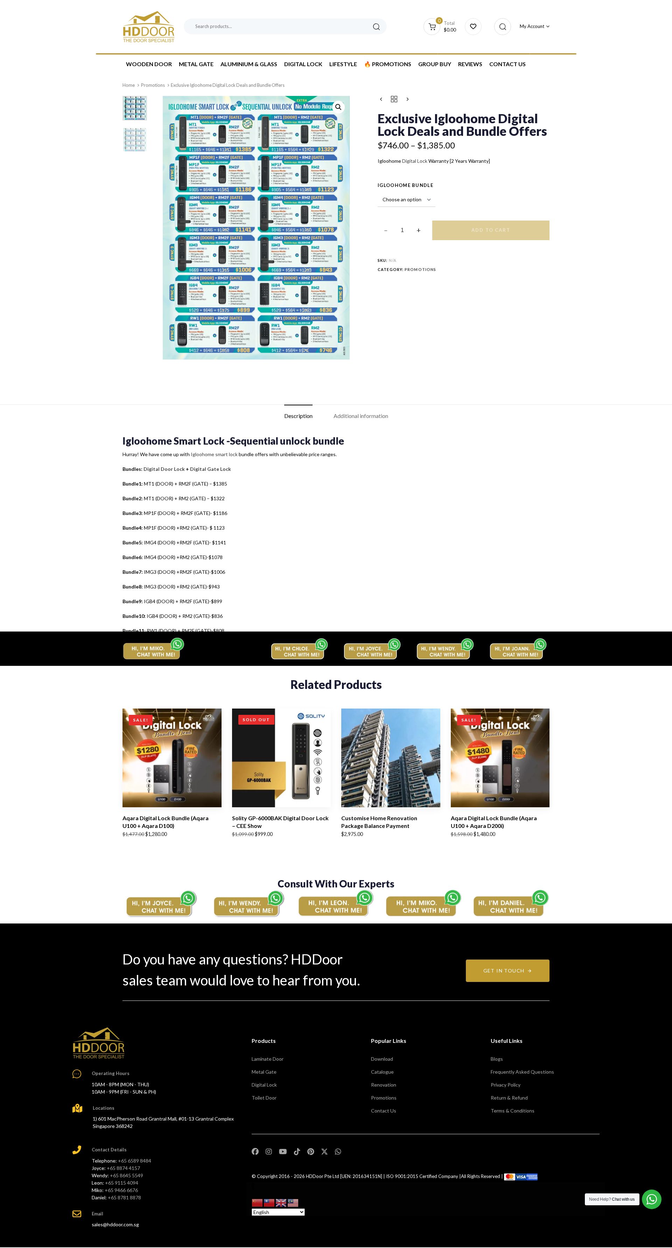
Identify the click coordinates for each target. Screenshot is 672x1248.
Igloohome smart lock (214, 454)
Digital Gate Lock (210, 469)
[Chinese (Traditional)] (269, 1202)
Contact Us (507, 64)
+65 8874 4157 (123, 1168)
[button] (500, 26)
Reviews (470, 64)
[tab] (298, 416)
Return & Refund (509, 1098)
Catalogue (382, 1072)
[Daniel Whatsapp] (511, 903)
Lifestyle (343, 64)
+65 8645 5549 (126, 1175)
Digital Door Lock (164, 469)
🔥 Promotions (387, 64)
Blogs (497, 1059)
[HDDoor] (98, 1043)
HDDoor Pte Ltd (322, 1176)
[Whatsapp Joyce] (161, 903)
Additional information (361, 415)
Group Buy (434, 64)
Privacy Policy (505, 1085)
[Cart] (473, 26)
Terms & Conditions (512, 1111)
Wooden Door (149, 64)
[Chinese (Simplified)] (258, 1202)
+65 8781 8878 (124, 1197)
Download (382, 1059)
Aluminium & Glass (248, 64)
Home (128, 85)
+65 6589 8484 (134, 1161)
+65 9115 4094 (121, 1183)
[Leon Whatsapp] (336, 903)
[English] (281, 1202)
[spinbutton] (402, 230)
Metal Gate (196, 64)
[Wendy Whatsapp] (248, 903)
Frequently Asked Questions (522, 1072)
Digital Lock (303, 64)
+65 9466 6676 (121, 1190)
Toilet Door (264, 1098)
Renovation (383, 1085)
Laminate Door (268, 1059)
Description (298, 415)
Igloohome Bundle (405, 185)
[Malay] (293, 1202)
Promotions (153, 85)
